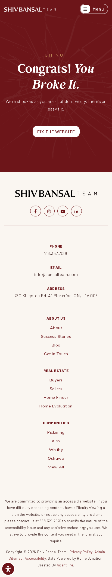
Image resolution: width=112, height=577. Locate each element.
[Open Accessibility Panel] (8, 569)
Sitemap (15, 558)
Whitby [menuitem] (56, 449)
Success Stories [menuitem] (56, 336)
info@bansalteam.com (56, 274)
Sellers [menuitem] (56, 388)
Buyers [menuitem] (56, 380)
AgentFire (65, 565)
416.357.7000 (56, 253)
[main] (56, 86)
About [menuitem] (56, 327)
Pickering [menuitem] (56, 432)
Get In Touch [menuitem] (56, 353)
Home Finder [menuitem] (56, 397)
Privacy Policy (81, 551)
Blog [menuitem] (56, 345)
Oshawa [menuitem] (56, 458)
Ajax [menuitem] (56, 441)
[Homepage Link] (30, 8)
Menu (98, 8)
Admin (100, 551)
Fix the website (56, 131)
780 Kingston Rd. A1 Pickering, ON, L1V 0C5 (56, 295)
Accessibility (35, 558)
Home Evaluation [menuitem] (56, 406)
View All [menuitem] (56, 467)
